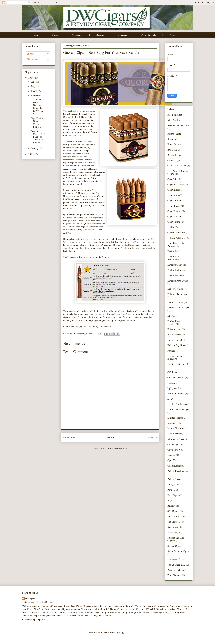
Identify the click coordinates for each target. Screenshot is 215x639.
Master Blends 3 (175, 428)
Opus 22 (171, 454)
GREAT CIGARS (175, 377)
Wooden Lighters (175, 570)
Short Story (173, 532)
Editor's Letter (174, 329)
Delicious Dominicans (177, 294)
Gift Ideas (172, 372)
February (35, 95)
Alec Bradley (173, 120)
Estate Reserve (174, 334)
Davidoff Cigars (174, 264)
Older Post (151, 437)
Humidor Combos (175, 393)
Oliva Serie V (174, 449)
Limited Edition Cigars (178, 409)
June (33, 81)
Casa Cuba (172, 179)
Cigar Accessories (175, 184)
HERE (72, 326)
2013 (31, 154)
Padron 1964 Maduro (177, 471)
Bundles (100, 34)
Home (35, 34)
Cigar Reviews (174, 211)
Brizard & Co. (174, 149)
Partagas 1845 (174, 489)
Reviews (171, 505)
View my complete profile (33, 619)
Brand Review (174, 144)
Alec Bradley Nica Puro (178, 125)
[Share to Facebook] (115, 334)
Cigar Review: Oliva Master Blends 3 (37, 122)
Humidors (122, 34)
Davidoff (171, 251)
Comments (34, 59)
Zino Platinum (174, 575)
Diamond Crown (175, 302)
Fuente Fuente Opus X (178, 364)
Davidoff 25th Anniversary (174, 258)
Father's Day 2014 (176, 339)
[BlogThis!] (108, 334)
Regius (170, 500)
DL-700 (171, 315)
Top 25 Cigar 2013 (176, 564)
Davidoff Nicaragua (176, 270)
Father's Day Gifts (176, 345)
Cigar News (173, 195)
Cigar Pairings (174, 200)
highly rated (173, 388)
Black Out (172, 138)
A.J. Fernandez (174, 114)
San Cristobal (173, 521)
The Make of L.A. (176, 559)
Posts (31, 53)
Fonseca (171, 350)
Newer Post (69, 437)
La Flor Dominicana (177, 404)
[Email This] (105, 334)
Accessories (77, 34)
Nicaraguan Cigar (175, 439)
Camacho (171, 160)
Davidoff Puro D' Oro (177, 280)
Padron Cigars (174, 479)
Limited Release (175, 417)
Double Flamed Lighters (174, 323)
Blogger (122, 632)
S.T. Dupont (173, 511)
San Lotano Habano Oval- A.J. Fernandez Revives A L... (37, 106)
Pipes (172, 34)
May (33, 86)
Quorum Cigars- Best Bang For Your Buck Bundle (38, 137)
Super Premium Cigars (178, 551)
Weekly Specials (148, 34)
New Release (173, 433)
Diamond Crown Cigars (178, 307)
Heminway (172, 382)
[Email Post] (99, 333)
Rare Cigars (173, 495)
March (34, 91)
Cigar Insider (173, 189)
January (35, 148)
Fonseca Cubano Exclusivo (175, 357)
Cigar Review (173, 205)
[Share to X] (112, 334)
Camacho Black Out (176, 165)
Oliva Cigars (173, 444)
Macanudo (172, 423)
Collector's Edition (176, 237)
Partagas (171, 484)
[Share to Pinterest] (118, 334)
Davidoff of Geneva (176, 275)
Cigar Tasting (173, 221)
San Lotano (172, 527)
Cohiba (170, 227)
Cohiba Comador (175, 232)
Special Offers (174, 545)
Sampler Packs (174, 516)
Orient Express (174, 465)
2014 (31, 77)
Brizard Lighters (175, 155)
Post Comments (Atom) (116, 448)
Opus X (171, 460)
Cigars (55, 34)
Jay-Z (170, 398)
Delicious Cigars (175, 288)
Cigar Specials (174, 216)
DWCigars (30, 598)
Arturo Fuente (174, 133)
